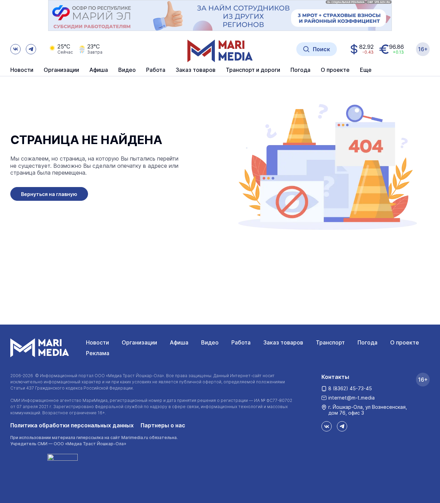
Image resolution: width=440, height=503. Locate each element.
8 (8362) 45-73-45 (350, 388)
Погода (367, 342)
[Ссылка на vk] (15, 49)
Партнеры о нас (163, 425)
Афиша (179, 342)
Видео (127, 70)
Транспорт (330, 342)
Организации (139, 342)
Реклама (97, 353)
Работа (155, 70)
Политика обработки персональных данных (72, 425)
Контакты (335, 376)
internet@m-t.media (351, 398)
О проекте (404, 342)
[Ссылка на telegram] (31, 49)
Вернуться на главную (49, 194)
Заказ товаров (283, 342)
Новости (21, 70)
